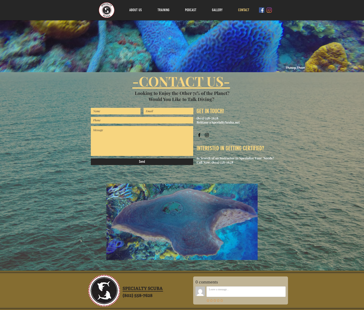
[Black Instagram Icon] (206, 135)
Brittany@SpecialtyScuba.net (218, 122)
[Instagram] (269, 10)
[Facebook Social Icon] (261, 10)
